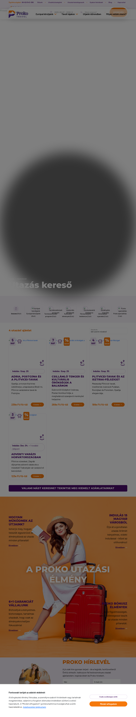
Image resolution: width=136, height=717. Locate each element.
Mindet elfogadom (108, 704)
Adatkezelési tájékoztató (34, 707)
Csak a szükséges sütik (108, 697)
